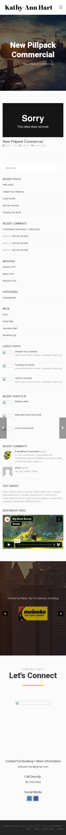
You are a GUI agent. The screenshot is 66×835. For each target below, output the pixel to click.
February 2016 (9, 281)
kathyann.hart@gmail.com (33, 766)
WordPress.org (9, 335)
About (36, 829)
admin (27, 145)
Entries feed (8, 321)
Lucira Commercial (24, 428)
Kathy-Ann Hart (11, 826)
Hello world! (8, 185)
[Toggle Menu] (60, 7)
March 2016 (8, 274)
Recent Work (48, 829)
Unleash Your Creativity (13, 192)
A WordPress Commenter (14, 229)
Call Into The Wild (11, 205)
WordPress (57, 826)
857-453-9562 (33, 782)
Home (16, 64)
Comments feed (10, 328)
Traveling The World (12, 212)
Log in (5, 314)
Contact (59, 829)
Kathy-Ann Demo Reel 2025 (28, 415)
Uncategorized (9, 297)
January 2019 (9, 267)
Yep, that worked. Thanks (26, 471)
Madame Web (21, 401)
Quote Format (9, 198)
